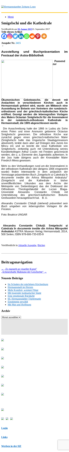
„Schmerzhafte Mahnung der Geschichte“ (24, 271)
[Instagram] (10, 36)
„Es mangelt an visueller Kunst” (19, 269)
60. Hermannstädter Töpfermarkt (24, 298)
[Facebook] (4, 36)
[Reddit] (32, 36)
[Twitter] (15, 36)
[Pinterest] (38, 36)
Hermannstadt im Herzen (20, 287)
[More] (44, 36)
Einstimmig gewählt (18, 301)
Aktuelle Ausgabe (27, 245)
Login (4, 428)
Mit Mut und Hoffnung (19, 304)
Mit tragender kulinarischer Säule (24, 293)
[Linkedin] (21, 36)
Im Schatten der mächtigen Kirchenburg (28, 284)
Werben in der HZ (11, 446)
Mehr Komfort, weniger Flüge (23, 290)
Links (4, 437)
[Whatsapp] (26, 36)
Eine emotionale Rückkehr (21, 296)
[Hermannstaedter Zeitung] (18, 6)
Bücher (41, 245)
